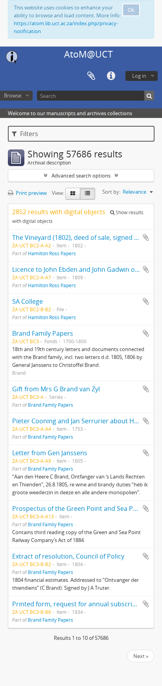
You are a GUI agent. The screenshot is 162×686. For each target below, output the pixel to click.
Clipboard (91, 76)
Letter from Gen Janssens (49, 453)
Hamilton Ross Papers (52, 253)
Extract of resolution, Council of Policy (68, 556)
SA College (27, 301)
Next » (140, 656)
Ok (131, 9)
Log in (139, 75)
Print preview (31, 192)
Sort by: (111, 191)
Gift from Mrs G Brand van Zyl (56, 389)
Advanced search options (81, 175)
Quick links (111, 76)
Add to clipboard (146, 237)
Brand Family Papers (42, 333)
